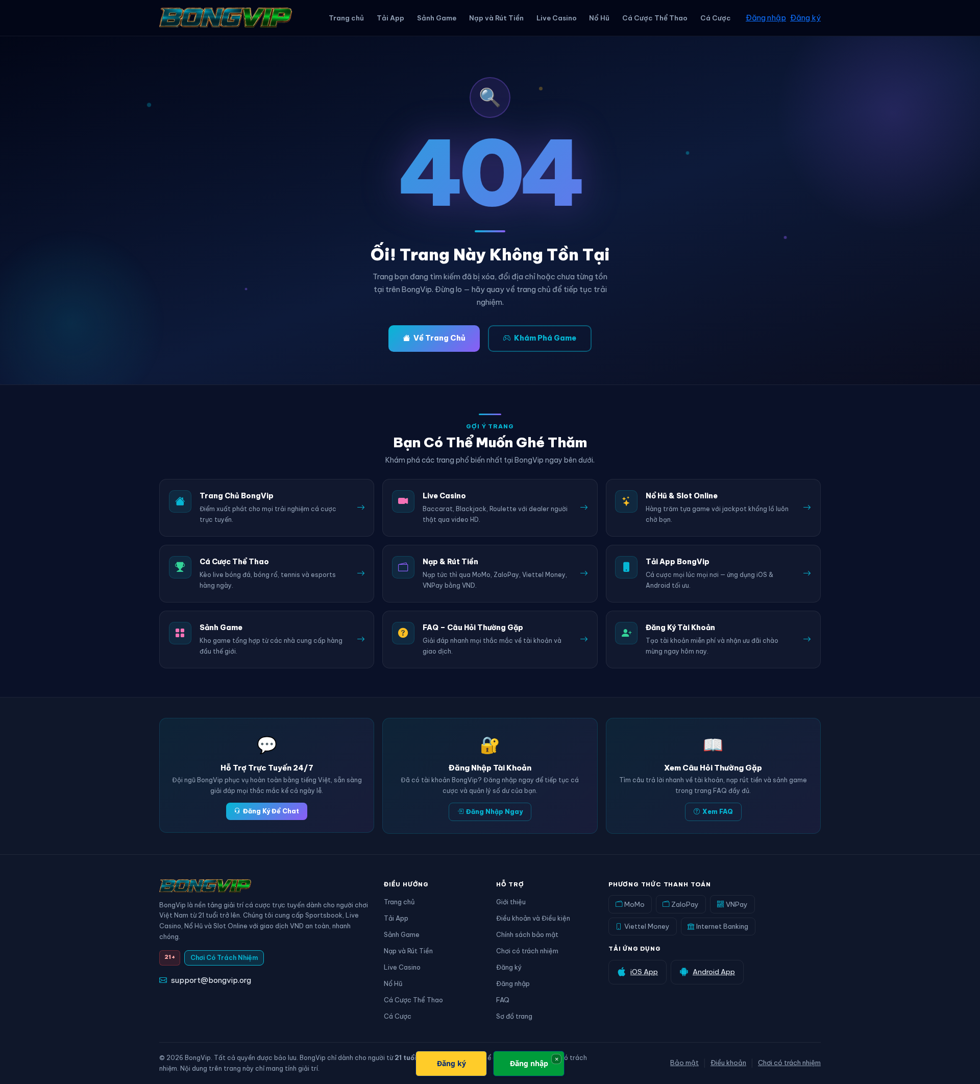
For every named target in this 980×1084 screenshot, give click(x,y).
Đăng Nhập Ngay (494, 811)
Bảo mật (684, 1062)
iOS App (644, 971)
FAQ (502, 1000)
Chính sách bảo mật (527, 934)
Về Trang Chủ (439, 338)
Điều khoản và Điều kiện (533, 918)
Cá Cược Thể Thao (655, 18)
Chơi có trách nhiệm (527, 951)
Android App (714, 971)
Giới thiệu (511, 902)
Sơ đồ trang (514, 1016)
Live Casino (556, 18)
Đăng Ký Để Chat (271, 811)
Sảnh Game (436, 18)
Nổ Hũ (599, 18)
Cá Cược (715, 18)
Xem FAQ (717, 811)
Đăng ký (805, 17)
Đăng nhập (766, 17)
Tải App (390, 18)
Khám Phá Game (545, 338)
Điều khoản (728, 1062)
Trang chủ (346, 18)
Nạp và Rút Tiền (496, 18)
